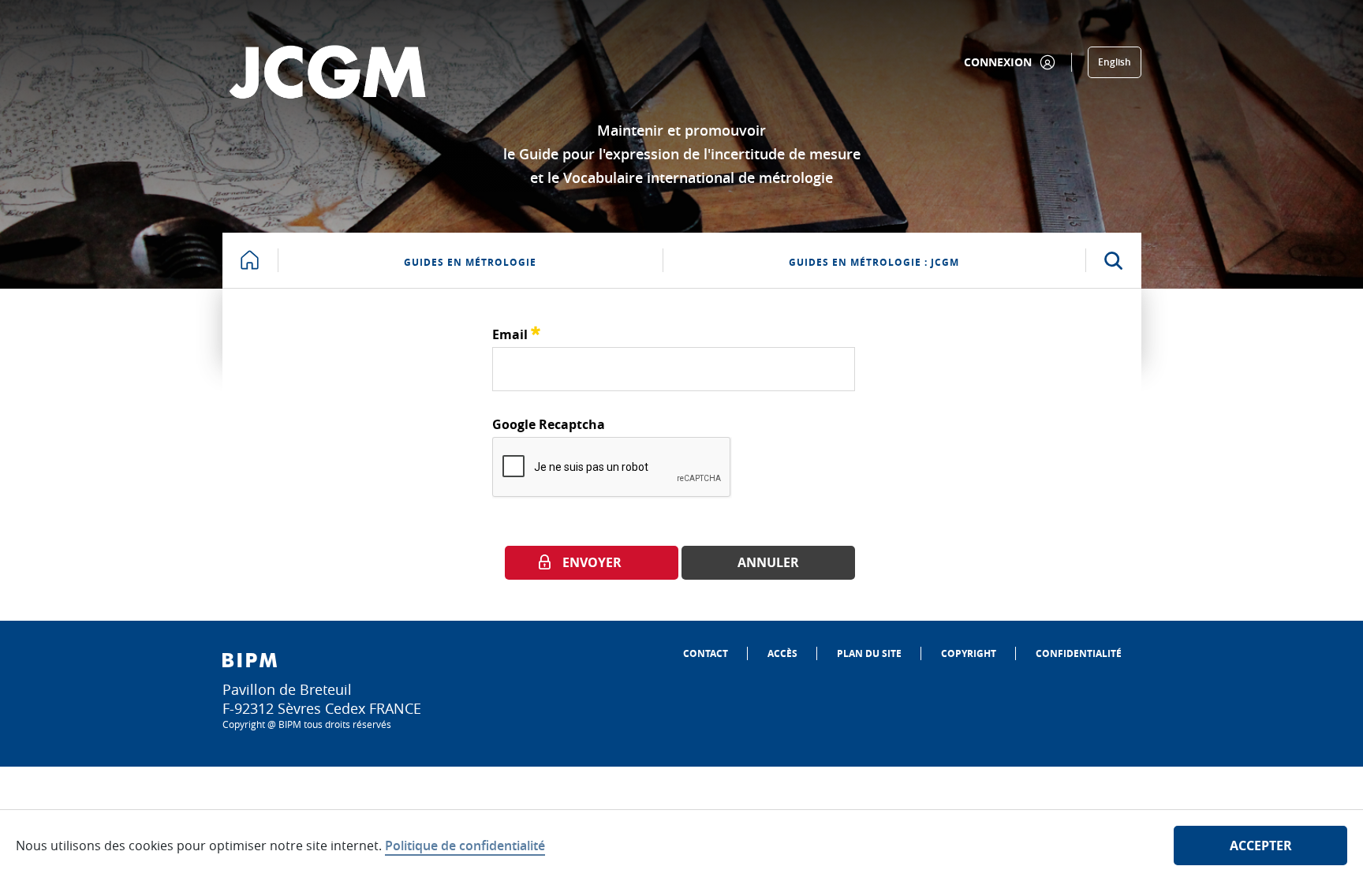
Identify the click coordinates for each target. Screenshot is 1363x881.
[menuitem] (705, 653)
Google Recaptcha (548, 424)
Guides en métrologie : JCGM (874, 262)
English (1114, 62)
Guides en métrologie (470, 262)
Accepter (1261, 845)
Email (516, 332)
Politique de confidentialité (465, 845)
